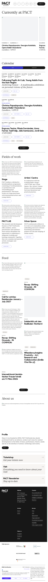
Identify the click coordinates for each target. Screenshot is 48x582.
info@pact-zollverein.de (37, 497)
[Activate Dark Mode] (35, 4)
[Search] (23, 4)
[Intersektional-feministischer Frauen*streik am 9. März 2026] (12, 364)
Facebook (19, 536)
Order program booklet (37, 525)
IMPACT (26, 347)
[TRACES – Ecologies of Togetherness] (34, 276)
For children (20, 140)
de (27, 3)
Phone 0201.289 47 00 (37, 493)
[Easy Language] (31, 4)
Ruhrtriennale (6, 95)
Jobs (33, 513)
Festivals (27, 279)
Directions (34, 500)
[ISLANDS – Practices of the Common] (12, 326)
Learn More (5, 91)
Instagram (19, 533)
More (4, 447)
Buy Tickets (17, 114)
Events (18, 510)
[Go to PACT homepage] (6, 4)
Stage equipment (36, 517)
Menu (40, 3)
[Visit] (19, 4)
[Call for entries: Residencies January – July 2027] (12, 282)
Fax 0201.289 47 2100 (37, 495)
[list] (23, 36)
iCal (14, 91)
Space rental (35, 515)
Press (33, 510)
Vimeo (18, 538)
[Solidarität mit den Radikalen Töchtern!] (34, 310)
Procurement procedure (37, 520)
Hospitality (34, 522)
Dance (13, 118)
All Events (22, 148)
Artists (18, 513)
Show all (23, 389)
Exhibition (14, 95)
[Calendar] (15, 4)
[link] (20, 34)
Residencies (5, 291)
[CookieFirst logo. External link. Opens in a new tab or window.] (2, 569)
